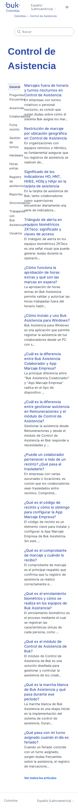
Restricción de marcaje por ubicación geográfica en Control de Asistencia (45, 133)
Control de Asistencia (43, 16)
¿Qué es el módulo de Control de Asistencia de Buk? (45, 646)
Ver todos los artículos (40, 778)
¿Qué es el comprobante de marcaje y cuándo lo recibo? (45, 555)
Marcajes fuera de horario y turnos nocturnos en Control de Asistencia (46, 90)
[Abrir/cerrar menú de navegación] (67, 7)
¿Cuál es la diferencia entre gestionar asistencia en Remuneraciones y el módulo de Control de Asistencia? (46, 411)
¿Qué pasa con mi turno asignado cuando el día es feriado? (46, 737)
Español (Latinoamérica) (42, 7)
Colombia (20, 16)
